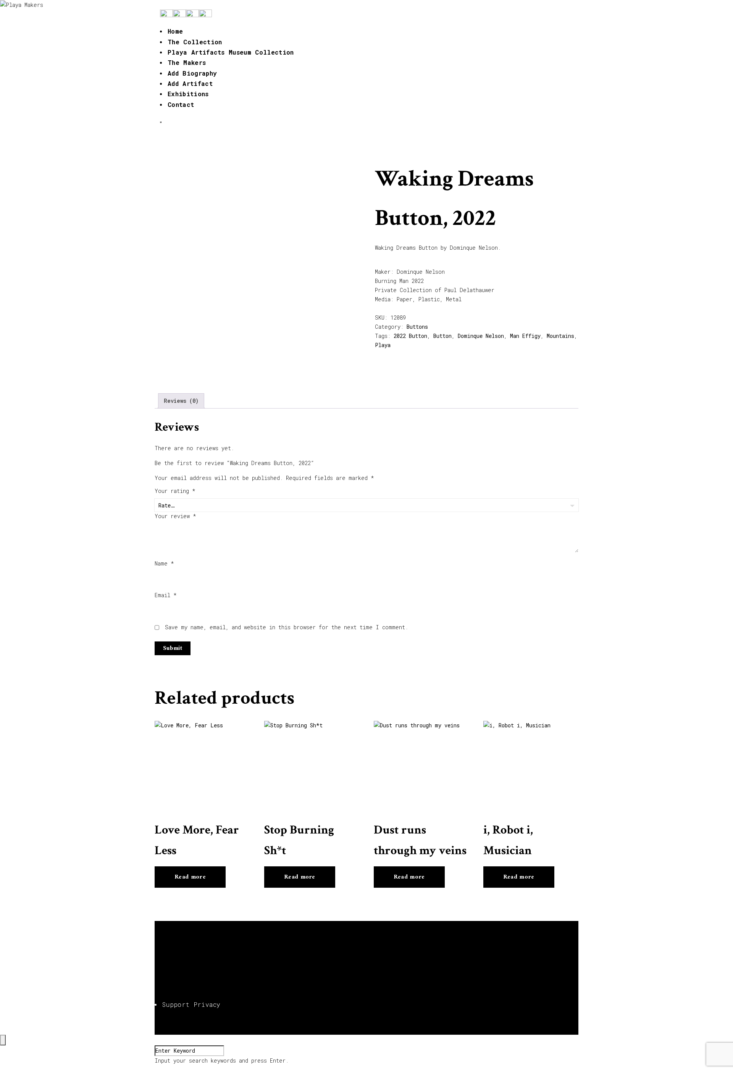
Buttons (417, 326)
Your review (175, 516)
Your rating (175, 490)
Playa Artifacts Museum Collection (231, 52)
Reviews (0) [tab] (181, 400)
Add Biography (192, 73)
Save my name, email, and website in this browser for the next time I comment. (286, 627)
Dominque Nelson (481, 335)
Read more (190, 877)
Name (164, 563)
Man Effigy (525, 335)
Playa (383, 345)
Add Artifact (190, 83)
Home (175, 31)
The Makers (187, 62)
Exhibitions (188, 94)
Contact (181, 104)
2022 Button (410, 335)
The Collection (195, 42)
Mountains (560, 335)
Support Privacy (191, 1004)
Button (442, 335)
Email (166, 595)
